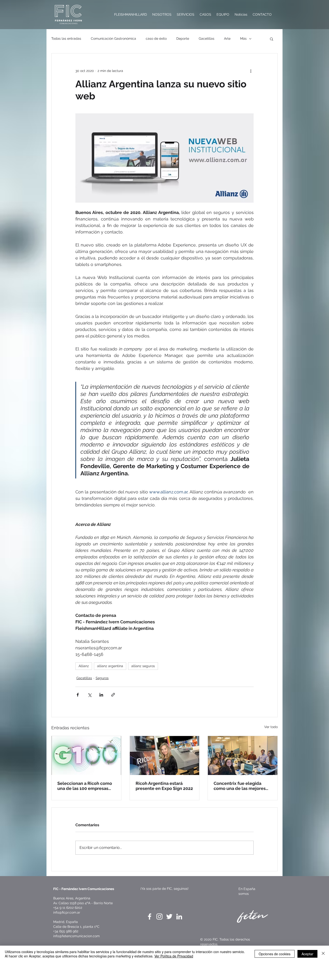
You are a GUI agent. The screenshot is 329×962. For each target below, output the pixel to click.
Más (243, 38)
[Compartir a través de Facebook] (77, 694)
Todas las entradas (66, 38)
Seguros (102, 678)
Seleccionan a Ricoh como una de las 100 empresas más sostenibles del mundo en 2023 (86, 786)
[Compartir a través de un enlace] (113, 694)
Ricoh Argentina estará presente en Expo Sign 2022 (164, 786)
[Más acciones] (251, 71)
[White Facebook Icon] (149, 916)
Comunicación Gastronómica (113, 38)
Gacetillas (206, 38)
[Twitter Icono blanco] (169, 916)
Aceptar (307, 953)
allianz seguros (143, 666)
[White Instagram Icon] (159, 916)
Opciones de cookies (274, 953)
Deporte (182, 38)
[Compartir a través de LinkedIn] (101, 694)
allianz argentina (110, 666)
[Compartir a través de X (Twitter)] (89, 694)
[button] (271, 39)
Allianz (84, 666)
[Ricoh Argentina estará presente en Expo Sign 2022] (164, 755)
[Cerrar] (323, 953)
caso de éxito (156, 38)
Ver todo (271, 727)
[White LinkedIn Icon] (179, 916)
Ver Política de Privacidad (173, 956)
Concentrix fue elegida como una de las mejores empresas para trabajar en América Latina (241, 786)
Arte (227, 38)
